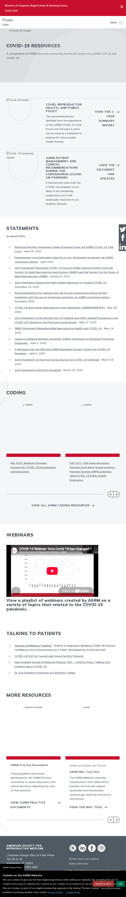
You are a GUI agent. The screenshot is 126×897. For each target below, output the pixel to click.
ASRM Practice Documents (29, 765)
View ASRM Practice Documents (27, 805)
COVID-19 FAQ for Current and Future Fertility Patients (49, 656)
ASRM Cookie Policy (78, 863)
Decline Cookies (103, 883)
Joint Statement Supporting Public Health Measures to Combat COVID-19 (60, 282)
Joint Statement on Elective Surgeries (38, 370)
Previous (110, 494)
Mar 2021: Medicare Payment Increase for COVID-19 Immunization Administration (33, 467)
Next (117, 494)
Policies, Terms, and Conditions (84, 858)
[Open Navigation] (120, 22)
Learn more (11, 10)
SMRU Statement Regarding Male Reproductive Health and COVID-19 (58, 328)
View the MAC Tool (86, 807)
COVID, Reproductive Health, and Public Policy (64, 108)
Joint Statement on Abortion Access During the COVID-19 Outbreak (57, 359)
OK (120, 883)
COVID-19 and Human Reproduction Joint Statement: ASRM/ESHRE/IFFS (60, 307)
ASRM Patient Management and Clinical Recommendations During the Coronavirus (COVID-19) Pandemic (64, 167)
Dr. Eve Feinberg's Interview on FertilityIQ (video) (45, 672)
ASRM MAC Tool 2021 (85, 771)
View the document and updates (106, 171)
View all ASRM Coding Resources (61, 505)
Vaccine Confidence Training (33, 645)
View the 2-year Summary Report (105, 118)
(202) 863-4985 (29, 867)
